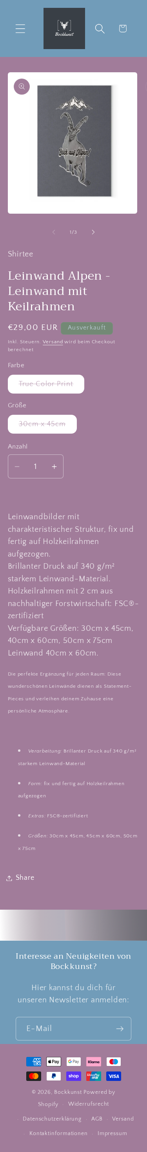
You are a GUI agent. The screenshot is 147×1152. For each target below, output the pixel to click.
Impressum (112, 1133)
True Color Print (52, 387)
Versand (53, 341)
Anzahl (18, 446)
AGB (97, 1119)
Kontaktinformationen (58, 1133)
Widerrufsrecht (88, 1104)
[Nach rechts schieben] (93, 232)
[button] (20, 28)
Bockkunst (68, 1092)
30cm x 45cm (48, 427)
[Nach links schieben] (53, 232)
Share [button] (25, 878)
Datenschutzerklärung (52, 1119)
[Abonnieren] (120, 1029)
